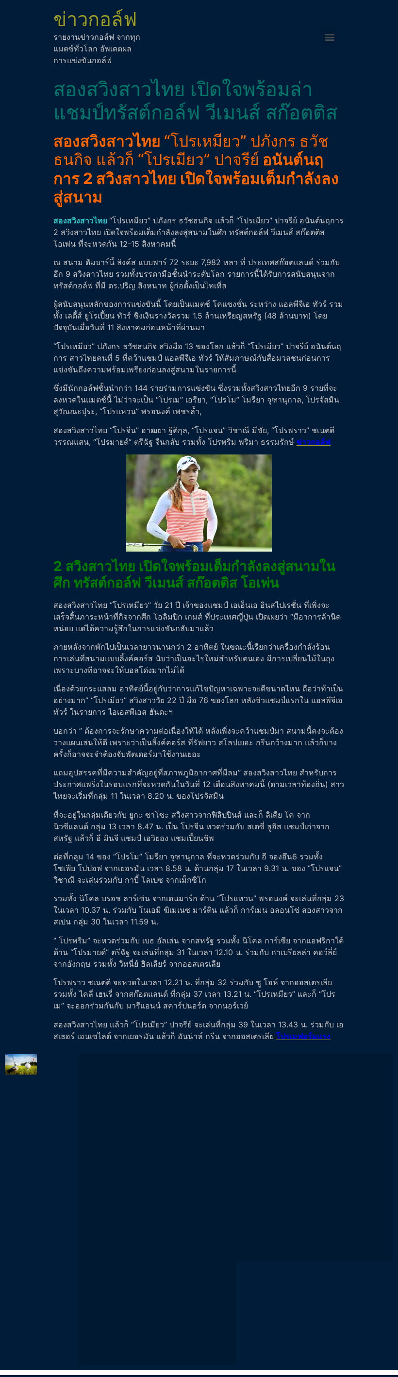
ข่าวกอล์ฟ (95, 19)
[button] (329, 37)
